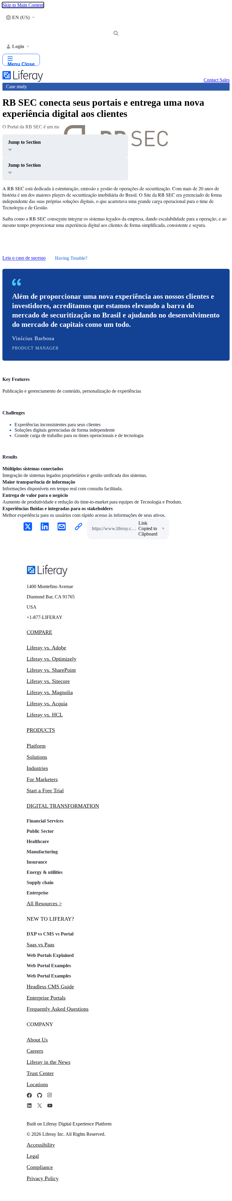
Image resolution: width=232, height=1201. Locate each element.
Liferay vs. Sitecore (48, 681)
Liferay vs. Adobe (46, 648)
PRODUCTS (41, 730)
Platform (36, 746)
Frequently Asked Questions (58, 1009)
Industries (37, 768)
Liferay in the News (48, 1062)
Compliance (40, 1167)
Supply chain (40, 882)
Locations (37, 1084)
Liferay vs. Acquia (47, 703)
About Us (37, 1040)
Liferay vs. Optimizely (51, 659)
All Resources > (44, 903)
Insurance (37, 862)
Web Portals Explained (50, 955)
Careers (35, 1051)
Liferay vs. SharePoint (51, 670)
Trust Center (40, 1073)
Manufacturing (42, 851)
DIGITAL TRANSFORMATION (63, 806)
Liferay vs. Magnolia (50, 692)
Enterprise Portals (46, 998)
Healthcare (38, 841)
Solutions (37, 757)
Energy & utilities (45, 872)
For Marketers (42, 779)
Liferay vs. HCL (45, 715)
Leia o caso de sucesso (24, 258)
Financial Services (45, 820)
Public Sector (40, 831)
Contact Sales (217, 79)
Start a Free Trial (45, 790)
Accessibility (41, 1145)
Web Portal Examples (49, 965)
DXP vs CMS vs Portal (50, 933)
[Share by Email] (61, 527)
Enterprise (37, 892)
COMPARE (39, 632)
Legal (33, 1156)
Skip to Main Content (23, 5)
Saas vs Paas (40, 945)
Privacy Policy (43, 1178)
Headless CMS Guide (50, 987)
